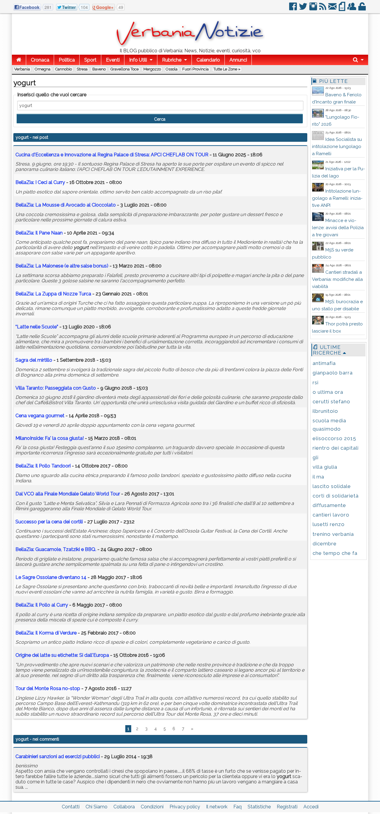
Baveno (99, 69)
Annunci (238, 60)
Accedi (311, 807)
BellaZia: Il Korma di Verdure (46, 633)
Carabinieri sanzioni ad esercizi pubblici (57, 756)
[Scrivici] (333, 9)
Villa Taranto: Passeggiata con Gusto (55, 388)
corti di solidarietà (336, 496)
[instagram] (313, 9)
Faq (237, 807)
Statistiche (259, 807)
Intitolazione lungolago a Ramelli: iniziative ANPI (337, 198)
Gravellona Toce (124, 69)
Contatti (71, 807)
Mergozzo (152, 69)
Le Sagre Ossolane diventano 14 (50, 577)
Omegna (42, 69)
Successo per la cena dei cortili (49, 522)
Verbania (22, 69)
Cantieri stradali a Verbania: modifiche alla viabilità (337, 279)
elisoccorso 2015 (334, 438)
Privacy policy (185, 807)
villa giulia (325, 467)
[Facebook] (293, 9)
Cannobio (63, 69)
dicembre (325, 544)
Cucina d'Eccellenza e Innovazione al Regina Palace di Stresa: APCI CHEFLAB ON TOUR (111, 155)
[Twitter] (303, 9)
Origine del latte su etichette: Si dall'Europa (62, 655)
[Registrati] (352, 9)
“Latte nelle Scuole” (36, 327)
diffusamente (329, 505)
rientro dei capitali (336, 448)
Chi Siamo (96, 807)
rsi (316, 382)
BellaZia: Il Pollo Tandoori (43, 466)
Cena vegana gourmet (39, 415)
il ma (318, 477)
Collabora (124, 807)
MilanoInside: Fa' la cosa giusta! (49, 438)
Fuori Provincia (195, 69)
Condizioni (152, 807)
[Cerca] (358, 60)
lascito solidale (332, 486)
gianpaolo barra (333, 373)
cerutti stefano (331, 401)
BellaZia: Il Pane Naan (39, 233)
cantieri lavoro (331, 515)
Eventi (113, 60)
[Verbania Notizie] (190, 46)
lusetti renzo (329, 524)
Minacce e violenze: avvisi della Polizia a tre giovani (338, 227)
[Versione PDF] (342, 9)
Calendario (208, 60)
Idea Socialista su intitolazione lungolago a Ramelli (337, 146)
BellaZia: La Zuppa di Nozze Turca (53, 294)
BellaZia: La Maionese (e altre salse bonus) (61, 266)
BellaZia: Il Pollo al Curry (41, 605)
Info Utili (138, 60)
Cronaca (40, 60)
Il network (216, 807)
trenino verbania (333, 534)
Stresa (82, 69)
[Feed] (323, 9)
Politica (67, 60)
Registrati (287, 807)
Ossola (172, 69)
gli (316, 457)
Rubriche (171, 60)
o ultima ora (328, 392)
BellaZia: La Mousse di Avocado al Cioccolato (65, 205)
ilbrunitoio (325, 411)
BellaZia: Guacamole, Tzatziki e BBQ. (55, 549)
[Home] (19, 60)
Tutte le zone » (226, 69)
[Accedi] (362, 9)
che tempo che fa (335, 553)
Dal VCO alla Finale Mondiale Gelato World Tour (67, 494)
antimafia (324, 363)
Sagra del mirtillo (33, 360)
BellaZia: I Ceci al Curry (40, 182)
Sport (90, 60)
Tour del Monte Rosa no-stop (47, 688)
